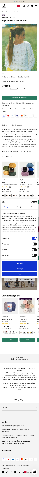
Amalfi (4, 182)
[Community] (23, 472)
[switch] (34, 244)
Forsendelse (13, 89)
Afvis (19, 274)
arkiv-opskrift (13, 103)
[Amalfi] (10, 170)
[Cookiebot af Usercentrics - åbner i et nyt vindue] (29, 202)
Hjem (3, 11)
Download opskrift (19, 97)
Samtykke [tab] (7, 207)
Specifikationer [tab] (17, 125)
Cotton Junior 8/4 (7, 319)
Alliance (22, 182)
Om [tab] (32, 207)
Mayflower (8, 465)
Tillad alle (19, 263)
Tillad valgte (19, 268)
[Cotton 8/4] (27, 306)
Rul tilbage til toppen (19, 400)
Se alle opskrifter (26, 279)
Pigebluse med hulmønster (12, 11)
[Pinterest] (15, 472)
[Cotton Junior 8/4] (10, 306)
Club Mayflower (5, 468)
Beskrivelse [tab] (5, 125)
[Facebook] (3, 472)
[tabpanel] (19, 137)
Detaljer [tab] (19, 207)
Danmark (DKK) (31, 472)
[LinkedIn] (19, 472)
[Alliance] (27, 170)
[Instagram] (7, 472)
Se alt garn (10, 279)
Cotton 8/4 (23, 319)
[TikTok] (11, 472)
